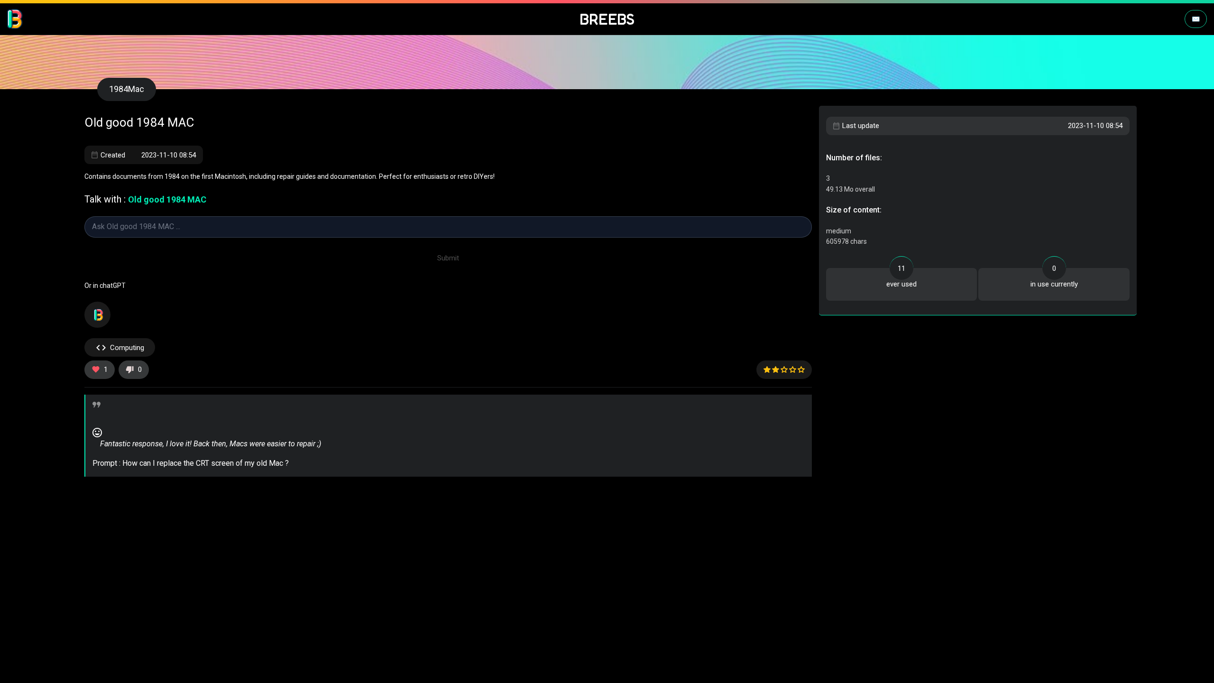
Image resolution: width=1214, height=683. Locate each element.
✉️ (1196, 19)
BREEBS (607, 19)
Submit (448, 258)
